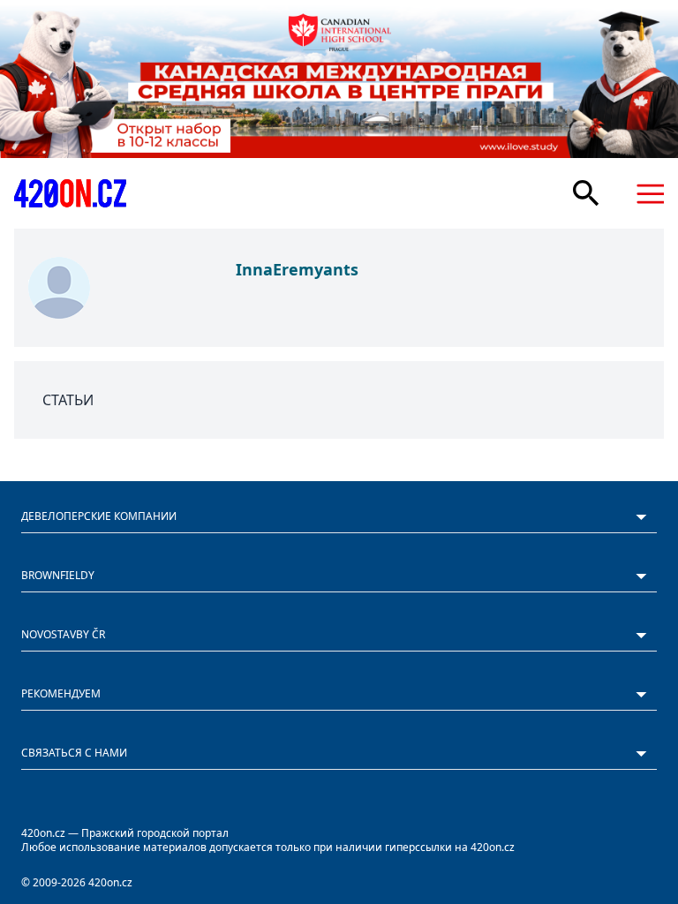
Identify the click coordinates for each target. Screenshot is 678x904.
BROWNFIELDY (57, 575)
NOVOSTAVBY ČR (63, 634)
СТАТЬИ (68, 400)
